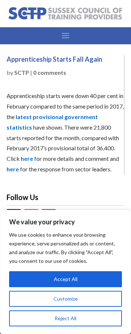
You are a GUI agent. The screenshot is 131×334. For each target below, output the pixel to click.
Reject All (65, 318)
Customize (65, 299)
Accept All (66, 279)
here (27, 158)
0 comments (49, 72)
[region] (65, 272)
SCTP (21, 72)
